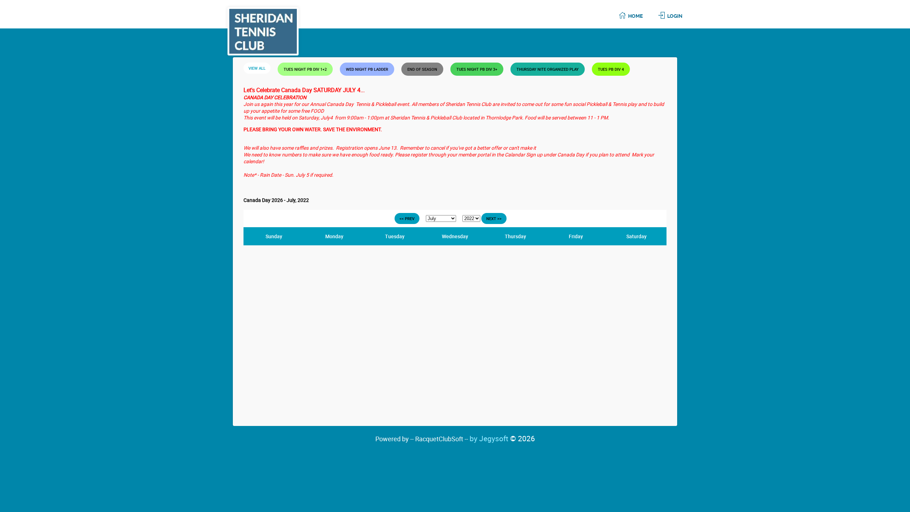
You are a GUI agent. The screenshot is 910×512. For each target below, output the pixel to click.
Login (674, 16)
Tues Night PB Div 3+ (476, 69)
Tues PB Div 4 (611, 69)
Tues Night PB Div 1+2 (305, 69)
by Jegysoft (502, 438)
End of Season (422, 69)
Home (635, 16)
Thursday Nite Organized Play (547, 69)
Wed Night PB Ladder (367, 69)
